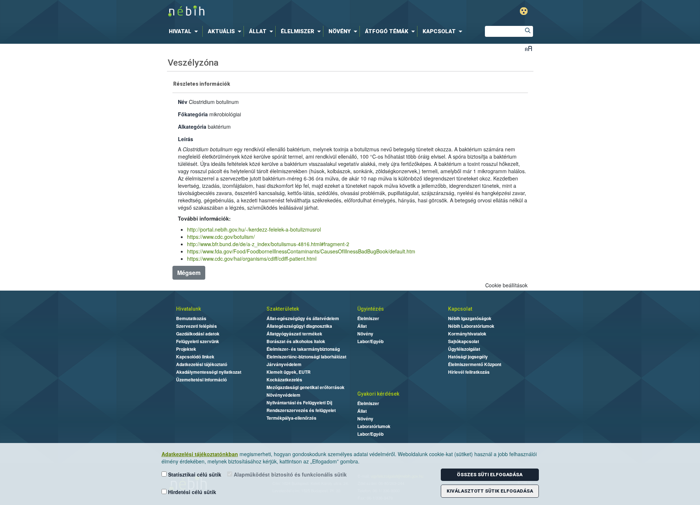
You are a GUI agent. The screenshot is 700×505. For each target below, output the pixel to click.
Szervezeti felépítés (196, 326)
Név (182, 101)
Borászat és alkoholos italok (296, 341)
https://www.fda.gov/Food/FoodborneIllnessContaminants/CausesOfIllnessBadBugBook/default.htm (301, 251)
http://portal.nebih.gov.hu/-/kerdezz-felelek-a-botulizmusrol (254, 229)
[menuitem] (185, 31)
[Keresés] (527, 31)
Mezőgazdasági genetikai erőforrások (306, 387)
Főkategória (193, 114)
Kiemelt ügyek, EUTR (289, 372)
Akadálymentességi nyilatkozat (208, 372)
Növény (365, 333)
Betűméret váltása (528, 48)
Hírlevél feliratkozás (469, 372)
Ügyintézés (370, 309)
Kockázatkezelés (284, 379)
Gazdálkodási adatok (197, 333)
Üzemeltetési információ (201, 379)
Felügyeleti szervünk (197, 341)
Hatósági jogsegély (468, 356)
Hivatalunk (188, 309)
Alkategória (192, 126)
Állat (362, 326)
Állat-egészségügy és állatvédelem (303, 318)
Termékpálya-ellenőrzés (291, 418)
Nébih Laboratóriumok (471, 326)
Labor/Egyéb (370, 341)
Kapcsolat (460, 309)
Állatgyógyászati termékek (294, 333)
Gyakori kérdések (378, 394)
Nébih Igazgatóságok (469, 318)
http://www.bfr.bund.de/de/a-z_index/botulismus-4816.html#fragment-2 (268, 244)
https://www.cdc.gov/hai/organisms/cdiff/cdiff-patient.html (251, 258)
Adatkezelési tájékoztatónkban (200, 454)
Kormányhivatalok (467, 333)
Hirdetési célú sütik (191, 492)
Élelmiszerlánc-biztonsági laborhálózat (306, 356)
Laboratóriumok (373, 426)
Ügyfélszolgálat (464, 349)
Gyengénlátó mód (524, 11)
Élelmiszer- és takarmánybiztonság (303, 349)
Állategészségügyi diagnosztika (299, 326)
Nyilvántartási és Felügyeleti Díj (299, 402)
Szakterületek (283, 309)
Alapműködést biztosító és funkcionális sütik (289, 474)
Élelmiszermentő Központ (474, 364)
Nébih (272, 11)
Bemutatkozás (191, 318)
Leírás (185, 139)
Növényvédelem (283, 395)
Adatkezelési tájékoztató (201, 364)
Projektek (186, 349)
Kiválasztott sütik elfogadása (490, 491)
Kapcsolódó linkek (195, 356)
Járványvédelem (284, 364)
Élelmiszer (368, 318)
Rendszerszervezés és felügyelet (301, 410)
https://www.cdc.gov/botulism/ (221, 236)
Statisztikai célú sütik (194, 474)
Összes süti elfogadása (489, 474)
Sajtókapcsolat (463, 341)
